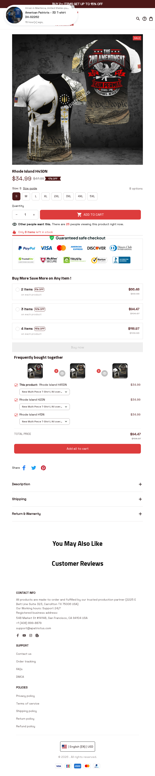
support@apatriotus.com (33, 628)
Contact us (23, 654)
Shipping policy (26, 711)
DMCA (20, 677)
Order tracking (26, 661)
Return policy (25, 718)
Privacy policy (25, 696)
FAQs (19, 669)
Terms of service (27, 703)
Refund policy (25, 726)
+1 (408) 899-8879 (29, 623)
